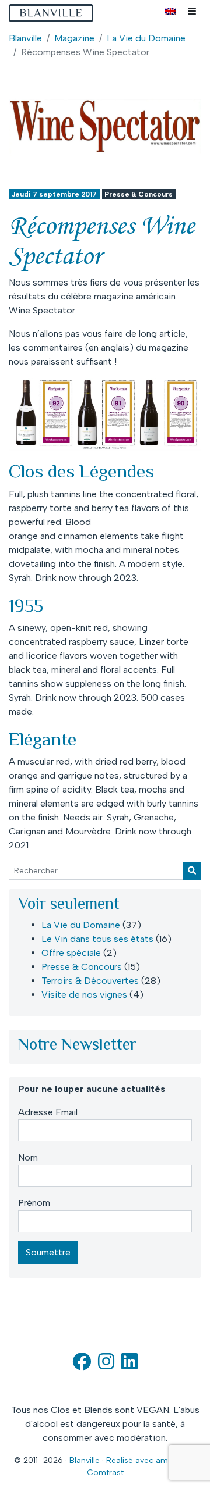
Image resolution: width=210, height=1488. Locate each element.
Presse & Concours (138, 194)
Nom (28, 1157)
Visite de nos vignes (84, 994)
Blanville (25, 38)
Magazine (74, 38)
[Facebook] (81, 1365)
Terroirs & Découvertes (90, 980)
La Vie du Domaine (146, 38)
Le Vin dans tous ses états (97, 938)
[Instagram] (106, 1365)
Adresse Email (48, 1112)
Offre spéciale (71, 952)
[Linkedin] (129, 1365)
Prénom (34, 1202)
